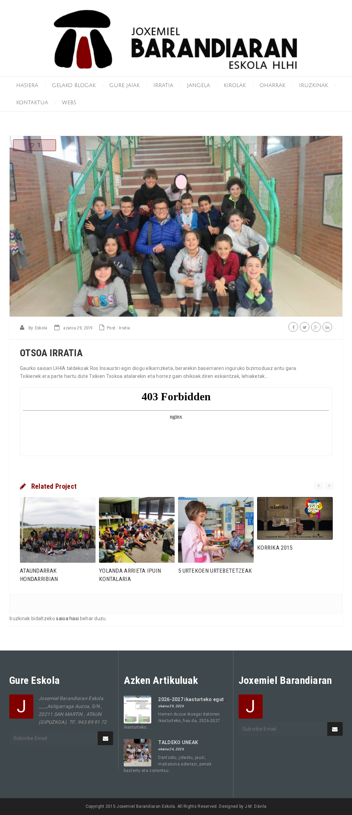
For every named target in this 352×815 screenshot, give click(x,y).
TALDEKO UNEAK (178, 742)
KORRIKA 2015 (275, 547)
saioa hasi (67, 618)
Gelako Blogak (74, 85)
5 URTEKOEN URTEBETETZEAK (215, 570)
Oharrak (272, 85)
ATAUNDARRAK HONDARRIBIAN (39, 574)
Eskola (41, 327)
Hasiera (27, 85)
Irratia (163, 85)
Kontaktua (32, 102)
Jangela (198, 85)
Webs (69, 102)
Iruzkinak (313, 85)
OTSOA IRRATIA (51, 353)
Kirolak (235, 85)
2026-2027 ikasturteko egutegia (196, 699)
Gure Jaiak (124, 85)
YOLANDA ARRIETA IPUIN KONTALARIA (130, 574)
